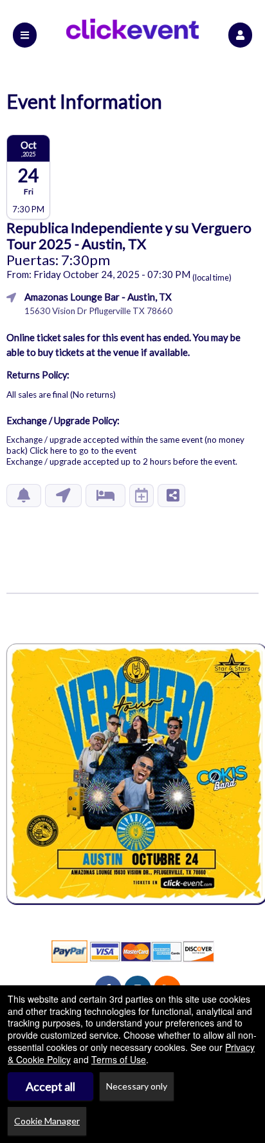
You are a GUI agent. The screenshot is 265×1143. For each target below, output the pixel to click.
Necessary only (136, 1086)
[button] (240, 35)
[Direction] (63, 495)
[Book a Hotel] (105, 495)
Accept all (50, 1086)
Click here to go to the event (83, 450)
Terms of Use (118, 1059)
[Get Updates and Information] (23, 495)
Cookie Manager (47, 1120)
